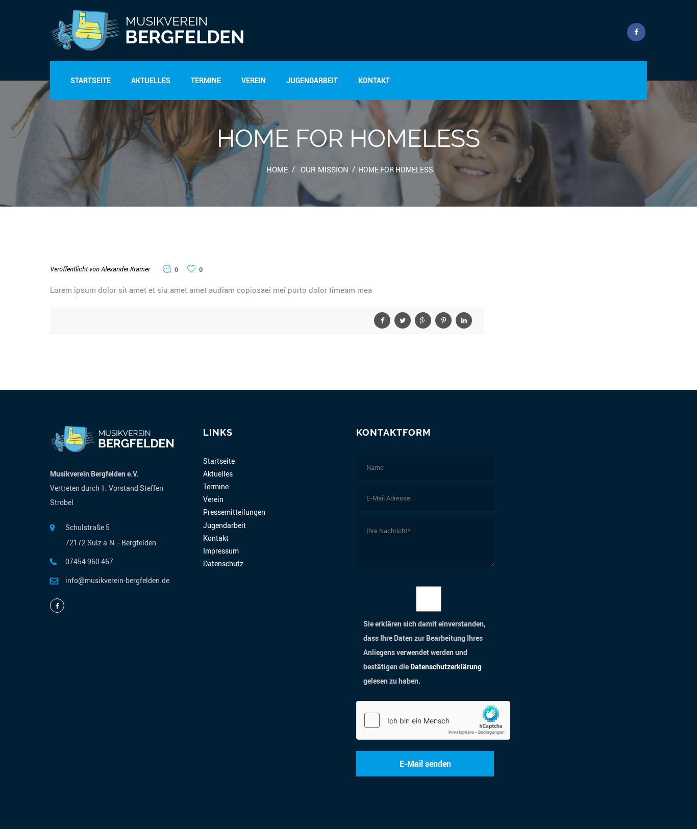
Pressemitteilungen (234, 512)
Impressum (221, 551)
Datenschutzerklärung (446, 666)
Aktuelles (150, 80)
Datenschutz (223, 563)
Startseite (90, 80)
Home (277, 169)
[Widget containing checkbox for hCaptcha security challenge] (433, 720)
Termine (206, 80)
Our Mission (324, 169)
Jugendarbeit (312, 80)
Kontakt (374, 80)
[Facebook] (57, 605)
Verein (253, 80)
